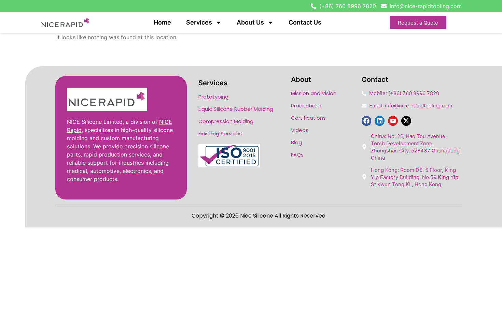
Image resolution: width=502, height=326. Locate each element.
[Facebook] (367, 121)
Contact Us (305, 22)
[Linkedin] (380, 121)
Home (162, 22)
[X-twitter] (406, 121)
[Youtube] (393, 121)
